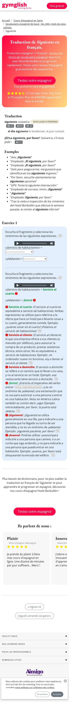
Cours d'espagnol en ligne (28, 20)
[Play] (17, 243)
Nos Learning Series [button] (13, 644)
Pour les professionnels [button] (16, 652)
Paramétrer (42, 694)
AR (31, 125)
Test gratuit (57, 6)
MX (21, 125)
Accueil (6, 20)
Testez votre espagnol (34, 80)
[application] (34, 243)
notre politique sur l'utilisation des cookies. (35, 687)
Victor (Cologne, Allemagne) (22, 542)
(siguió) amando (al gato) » (34, 616)
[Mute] (51, 243)
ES (12, 125)
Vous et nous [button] (9, 636)
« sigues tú (34, 607)
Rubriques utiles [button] (12, 660)
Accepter (57, 694)
